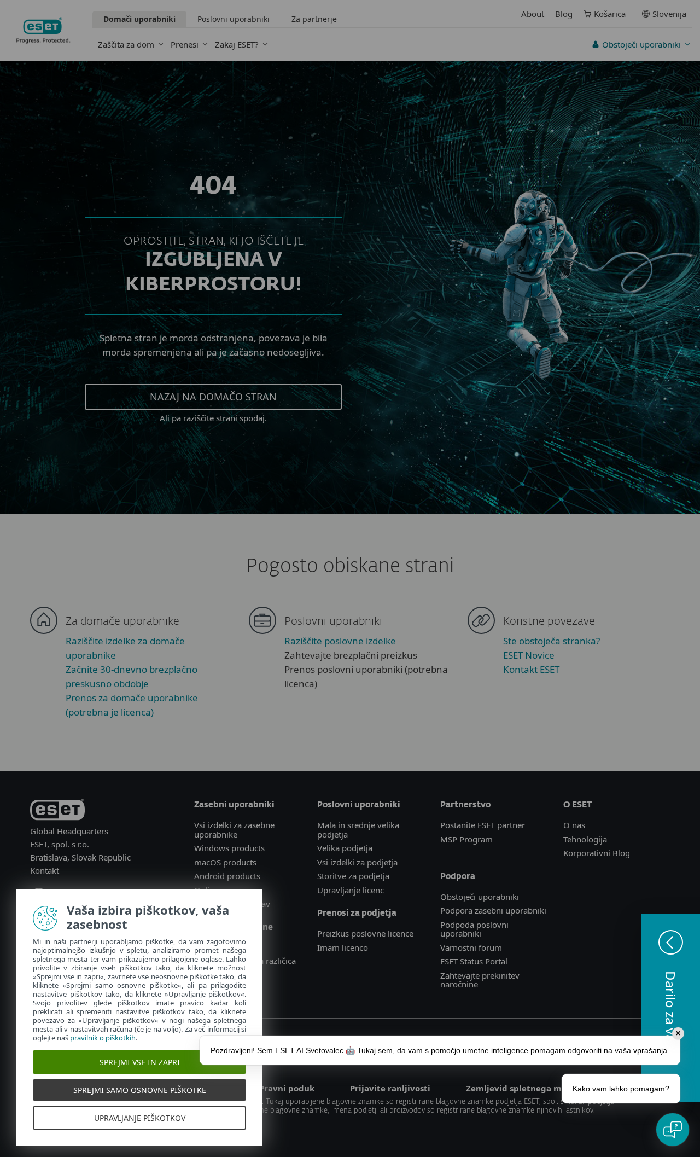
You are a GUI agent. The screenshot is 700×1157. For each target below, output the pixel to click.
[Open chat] (672, 1129)
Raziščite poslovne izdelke (340, 641)
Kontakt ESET (531, 669)
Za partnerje (314, 19)
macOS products (225, 862)
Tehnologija (585, 839)
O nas (574, 824)
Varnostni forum (471, 947)
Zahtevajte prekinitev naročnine (480, 980)
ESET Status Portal (474, 961)
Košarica (610, 13)
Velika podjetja (344, 847)
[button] (670, 1008)
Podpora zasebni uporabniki (493, 910)
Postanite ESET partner (482, 824)
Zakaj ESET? (237, 44)
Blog (564, 13)
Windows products (229, 847)
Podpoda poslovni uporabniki (474, 929)
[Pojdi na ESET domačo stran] (43, 30)
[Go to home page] (57, 811)
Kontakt (44, 870)
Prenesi (185, 44)
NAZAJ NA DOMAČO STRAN (213, 396)
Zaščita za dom (126, 44)
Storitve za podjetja (353, 875)
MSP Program (466, 839)
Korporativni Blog (596, 852)
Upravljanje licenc (350, 890)
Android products (227, 875)
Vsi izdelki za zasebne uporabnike (234, 829)
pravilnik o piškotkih (103, 1038)
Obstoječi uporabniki (641, 44)
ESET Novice (529, 655)
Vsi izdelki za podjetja (357, 862)
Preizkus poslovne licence (365, 933)
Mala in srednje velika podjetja (358, 829)
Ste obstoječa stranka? (551, 641)
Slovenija (669, 13)
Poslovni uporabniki (233, 19)
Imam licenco (342, 947)
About (532, 13)
